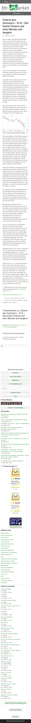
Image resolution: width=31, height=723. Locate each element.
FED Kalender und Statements (9, 552)
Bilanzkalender (5, 565)
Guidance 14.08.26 (6, 672)
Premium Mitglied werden (15, 384)
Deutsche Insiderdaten (7, 567)
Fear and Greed (5, 541)
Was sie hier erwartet (15, 376)
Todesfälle (3, 594)
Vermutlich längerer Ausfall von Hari (10, 606)
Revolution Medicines (6, 617)
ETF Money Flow (5, 546)
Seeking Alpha (5, 533)
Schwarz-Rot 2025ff (6, 678)
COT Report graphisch (7, 580)
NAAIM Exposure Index (7, 539)
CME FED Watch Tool (6, 554)
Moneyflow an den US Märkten (9, 559)
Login (15, 396)
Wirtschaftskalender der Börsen (9, 563)
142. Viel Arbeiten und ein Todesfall (10, 650)
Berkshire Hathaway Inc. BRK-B (9, 633)
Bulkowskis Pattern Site (7, 544)
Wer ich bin (15, 372)
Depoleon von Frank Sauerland (15, 407)
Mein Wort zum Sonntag (7, 628)
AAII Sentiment (5, 537)
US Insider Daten (5, 569)
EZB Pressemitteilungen (7, 550)
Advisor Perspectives (6, 535)
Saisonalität (4, 582)
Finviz (2, 556)
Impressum (15, 716)
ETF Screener (4, 548)
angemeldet (11, 337)
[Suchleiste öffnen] (28, 2)
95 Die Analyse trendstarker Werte (10, 644)
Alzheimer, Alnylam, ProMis (8, 683)
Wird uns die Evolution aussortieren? (11, 639)
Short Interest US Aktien (7, 571)
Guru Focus (4, 574)
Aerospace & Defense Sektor (8, 600)
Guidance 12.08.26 (6, 661)
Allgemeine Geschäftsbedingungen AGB (15, 703)
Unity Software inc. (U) (7, 656)
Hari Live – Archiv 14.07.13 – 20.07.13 (14, 298)
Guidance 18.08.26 (6, 589)
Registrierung (15, 380)
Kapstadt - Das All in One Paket (9, 695)
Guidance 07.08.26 (6, 689)
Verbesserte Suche (15, 392)
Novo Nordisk (4, 667)
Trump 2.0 (3, 611)
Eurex (2, 576)
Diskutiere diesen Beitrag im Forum (12, 294)
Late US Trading (5, 578)
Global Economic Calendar (8, 561)
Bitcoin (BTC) (4, 622)
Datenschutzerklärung (15, 709)
